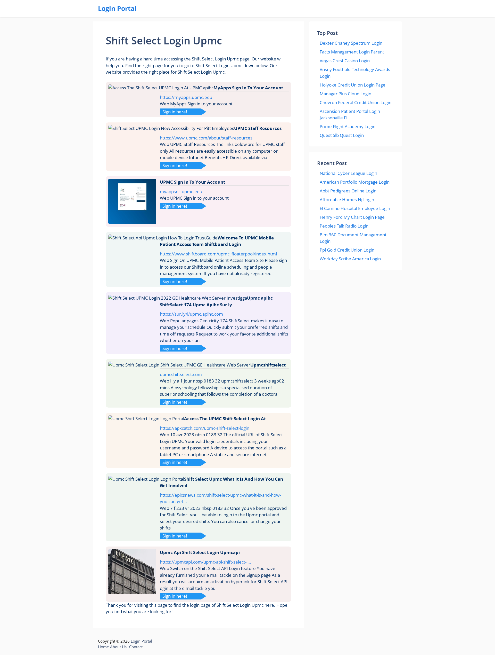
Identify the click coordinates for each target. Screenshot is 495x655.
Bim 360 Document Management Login (353, 238)
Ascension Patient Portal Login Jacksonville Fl (350, 114)
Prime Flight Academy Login (347, 126)
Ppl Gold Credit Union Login (347, 250)
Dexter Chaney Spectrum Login (351, 43)
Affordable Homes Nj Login (347, 199)
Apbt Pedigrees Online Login (348, 191)
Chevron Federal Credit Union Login (355, 102)
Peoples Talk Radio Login (344, 226)
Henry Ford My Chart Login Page (352, 217)
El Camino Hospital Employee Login (355, 208)
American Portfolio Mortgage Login (355, 182)
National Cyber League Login (348, 173)
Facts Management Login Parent (352, 52)
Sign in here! (174, 112)
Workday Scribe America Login (350, 259)
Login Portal (117, 8)
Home (103, 646)
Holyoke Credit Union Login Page (352, 85)
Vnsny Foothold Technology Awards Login (355, 72)
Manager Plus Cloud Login (345, 94)
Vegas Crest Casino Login (345, 61)
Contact (136, 646)
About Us (118, 646)
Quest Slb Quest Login (342, 135)
